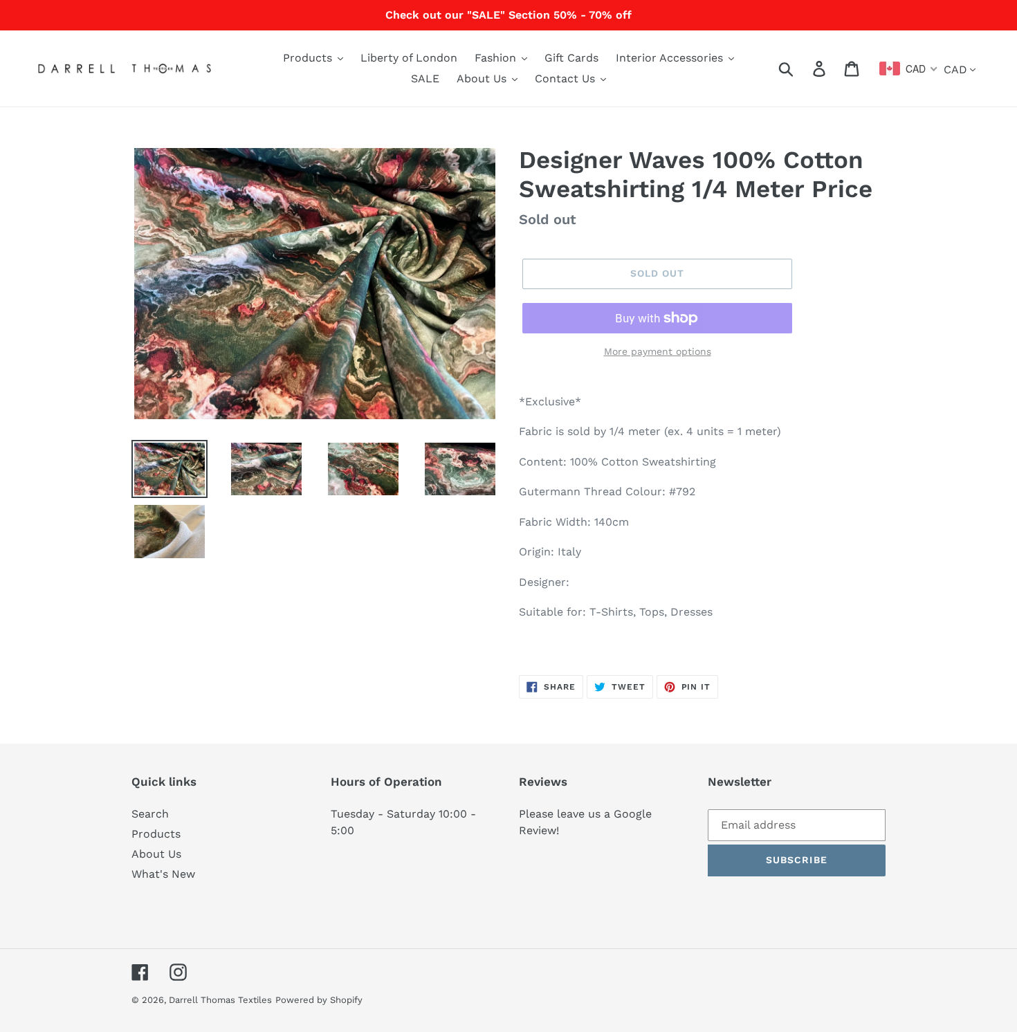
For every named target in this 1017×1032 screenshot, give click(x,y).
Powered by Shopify (319, 1000)
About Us (156, 853)
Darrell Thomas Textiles (220, 1000)
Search (150, 813)
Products (156, 833)
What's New (163, 874)
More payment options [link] (657, 351)
